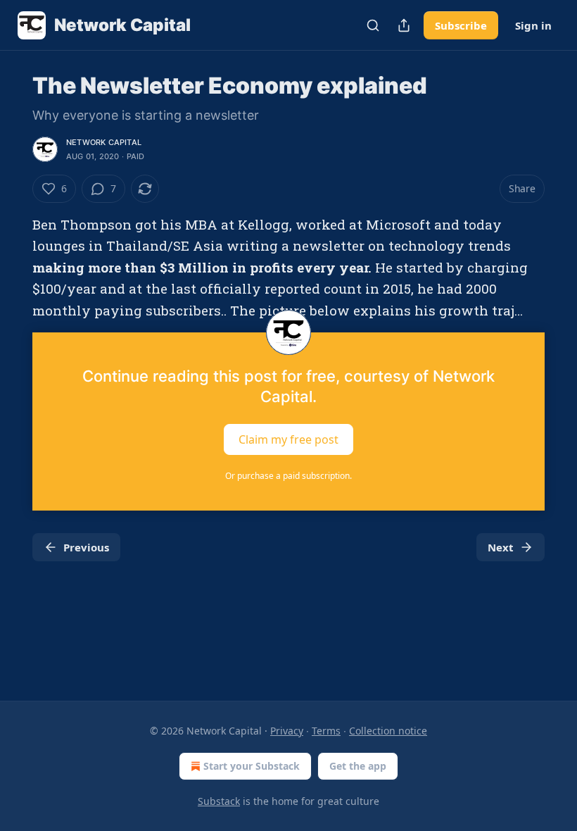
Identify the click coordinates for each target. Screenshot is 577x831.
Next (501, 547)
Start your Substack (251, 766)
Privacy (286, 730)
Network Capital (103, 142)
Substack (219, 801)
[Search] (373, 25)
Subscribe (461, 25)
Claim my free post (288, 439)
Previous (86, 547)
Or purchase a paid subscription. (288, 476)
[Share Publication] (404, 25)
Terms (326, 730)
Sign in (533, 25)
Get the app (357, 766)
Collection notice (388, 730)
